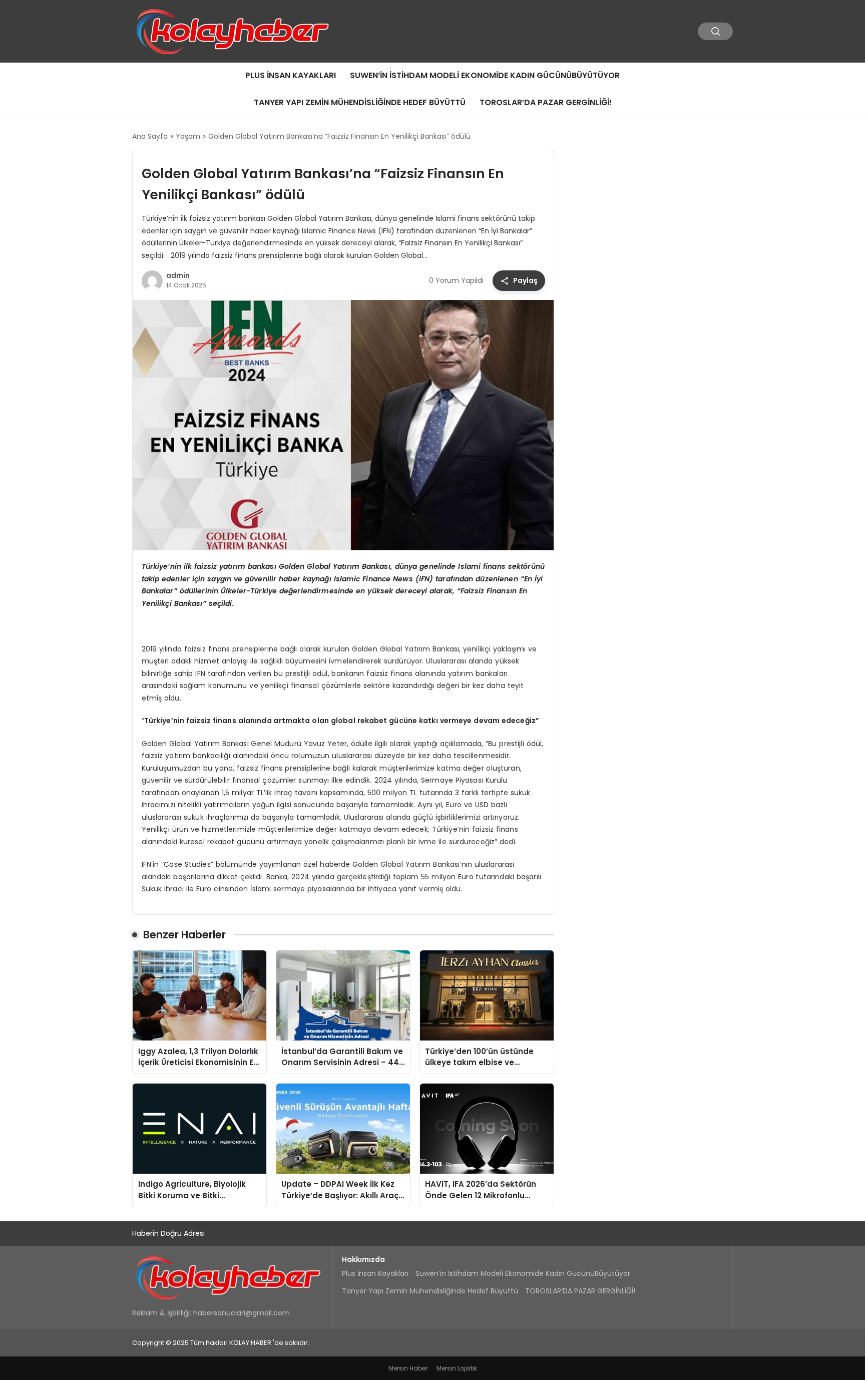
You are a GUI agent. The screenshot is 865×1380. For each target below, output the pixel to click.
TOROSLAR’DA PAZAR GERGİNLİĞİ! (546, 102)
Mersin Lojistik (457, 1368)
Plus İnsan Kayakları (290, 75)
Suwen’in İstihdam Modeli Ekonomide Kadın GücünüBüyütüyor (485, 75)
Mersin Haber (407, 1368)
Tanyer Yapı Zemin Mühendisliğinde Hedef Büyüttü (360, 102)
